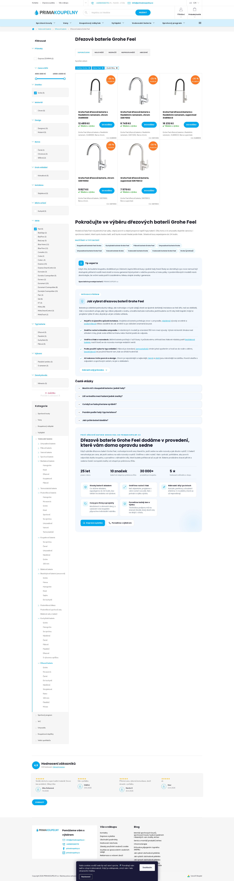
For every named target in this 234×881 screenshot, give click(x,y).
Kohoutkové (43, 176)
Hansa (45, 582)
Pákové (45, 483)
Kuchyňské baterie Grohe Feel (117, 246)
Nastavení (85, 876)
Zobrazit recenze (59, 767)
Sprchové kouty (44, 413)
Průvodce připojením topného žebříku (146, 848)
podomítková (90, 324)
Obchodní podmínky (109, 839)
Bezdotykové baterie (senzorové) (52, 573)
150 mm (46, 564)
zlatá (157, 358)
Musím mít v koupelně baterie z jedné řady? (103, 388)
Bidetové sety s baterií (48, 614)
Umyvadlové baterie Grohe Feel (89, 251)
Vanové (46, 527)
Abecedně (144, 52)
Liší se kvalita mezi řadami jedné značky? (102, 396)
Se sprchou (47, 519)
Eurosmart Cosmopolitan (47, 287)
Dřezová (42, 332)
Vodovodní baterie (45, 439)
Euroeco (41, 279)
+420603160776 (72, 844)
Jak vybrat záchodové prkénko (147, 853)
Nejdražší (112, 52)
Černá (41, 150)
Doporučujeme (84, 52)
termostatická (142, 349)
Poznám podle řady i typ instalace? (99, 412)
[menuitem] (45, 23)
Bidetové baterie (46, 569)
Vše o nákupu (63, 3)
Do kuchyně (47, 600)
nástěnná (166, 321)
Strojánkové (47, 689)
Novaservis (47, 501)
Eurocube (42, 272)
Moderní (42, 132)
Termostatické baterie (48, 488)
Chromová (42, 154)
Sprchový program (45, 715)
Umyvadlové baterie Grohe (169, 246)
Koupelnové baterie (47, 537)
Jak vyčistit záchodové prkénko (147, 856)
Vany (40, 420)
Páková (41, 344)
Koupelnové (47, 478)
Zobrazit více (39, 803)
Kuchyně (42, 211)
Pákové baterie (46, 448)
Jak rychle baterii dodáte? (95, 420)
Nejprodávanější (128, 52)
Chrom (41, 111)
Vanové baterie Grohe (115, 251)
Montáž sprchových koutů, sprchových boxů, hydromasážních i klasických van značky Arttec (149, 835)
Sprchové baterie (46, 457)
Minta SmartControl (46, 311)
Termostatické (48, 532)
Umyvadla (42, 728)
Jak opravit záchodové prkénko (147, 860)
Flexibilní (42, 336)
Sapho (45, 595)
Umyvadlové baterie (47, 444)
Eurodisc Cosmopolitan (47, 276)
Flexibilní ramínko (45, 362)
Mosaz (45, 707)
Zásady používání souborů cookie (114, 846)
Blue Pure (43, 248)
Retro (45, 694)
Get (40, 299)
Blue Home (43, 244)
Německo (42, 383)
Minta (41, 307)
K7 (40, 303)
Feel (40, 229)
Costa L (41, 260)
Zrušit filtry (51, 393)
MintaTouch (43, 315)
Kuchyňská (42, 340)
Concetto (42, 252)
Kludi (45, 470)
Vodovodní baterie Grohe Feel (164, 251)
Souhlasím (147, 867)
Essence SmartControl (46, 268)
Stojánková (43, 193)
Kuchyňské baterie (47, 618)
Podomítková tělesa (47, 605)
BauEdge (42, 233)
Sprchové (46, 514)
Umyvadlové (47, 523)
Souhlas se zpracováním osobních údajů (114, 851)
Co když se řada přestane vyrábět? (99, 404)
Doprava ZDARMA (45, 59)
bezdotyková (90, 352)
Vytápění (41, 432)
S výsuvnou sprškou (50, 657)
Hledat (143, 12)
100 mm (46, 698)
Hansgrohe (47, 465)
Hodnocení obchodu (108, 843)
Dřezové (46, 474)
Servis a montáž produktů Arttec (148, 840)
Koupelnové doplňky (46, 734)
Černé (45, 546)
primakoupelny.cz (73, 848)
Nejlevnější (99, 52)
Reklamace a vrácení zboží (111, 855)
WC (39, 721)
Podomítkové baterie (48, 493)
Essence (42, 264)
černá (150, 358)
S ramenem (43, 366)
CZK (194, 3)
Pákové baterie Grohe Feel (144, 246)
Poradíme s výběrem (122, 523)
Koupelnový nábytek (46, 426)
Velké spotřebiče (44, 740)
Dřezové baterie (46, 663)
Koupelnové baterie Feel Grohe (89, 246)
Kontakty (35, 3)
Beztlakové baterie (47, 461)
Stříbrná (41, 158)
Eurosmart (43, 283)
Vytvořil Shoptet (196, 876)
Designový (42, 128)
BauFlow (42, 237)
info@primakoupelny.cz (75, 840)
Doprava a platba (48, 3)
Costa (41, 256)
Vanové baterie (46, 452)
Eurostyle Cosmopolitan (47, 291)
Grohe (41, 93)
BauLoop (42, 241)
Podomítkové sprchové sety (51, 610)
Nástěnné (46, 555)
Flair (40, 295)
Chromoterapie (140, 844)
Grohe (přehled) (186, 251)
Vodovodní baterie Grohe (138, 251)
